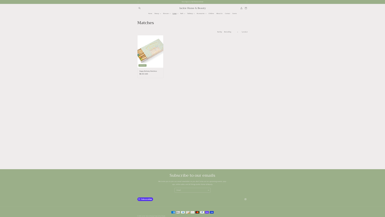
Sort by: (219, 32)
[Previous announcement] (138, 2)
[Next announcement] (247, 2)
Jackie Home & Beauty (148, 216)
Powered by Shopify (159, 216)
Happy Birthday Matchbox (148, 71)
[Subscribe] (208, 190)
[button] (139, 8)
